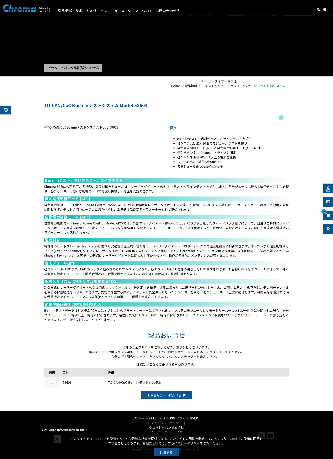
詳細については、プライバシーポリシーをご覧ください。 (183, 443)
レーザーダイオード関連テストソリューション (219, 83)
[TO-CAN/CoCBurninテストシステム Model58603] (104, 127)
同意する (166, 452)
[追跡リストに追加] (281, 117)
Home (175, 85)
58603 (67, 382)
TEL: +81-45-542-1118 (166, 432)
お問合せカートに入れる (164, 395)
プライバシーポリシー (166, 422)
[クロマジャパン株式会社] (26, 8)
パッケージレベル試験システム (263, 85)
